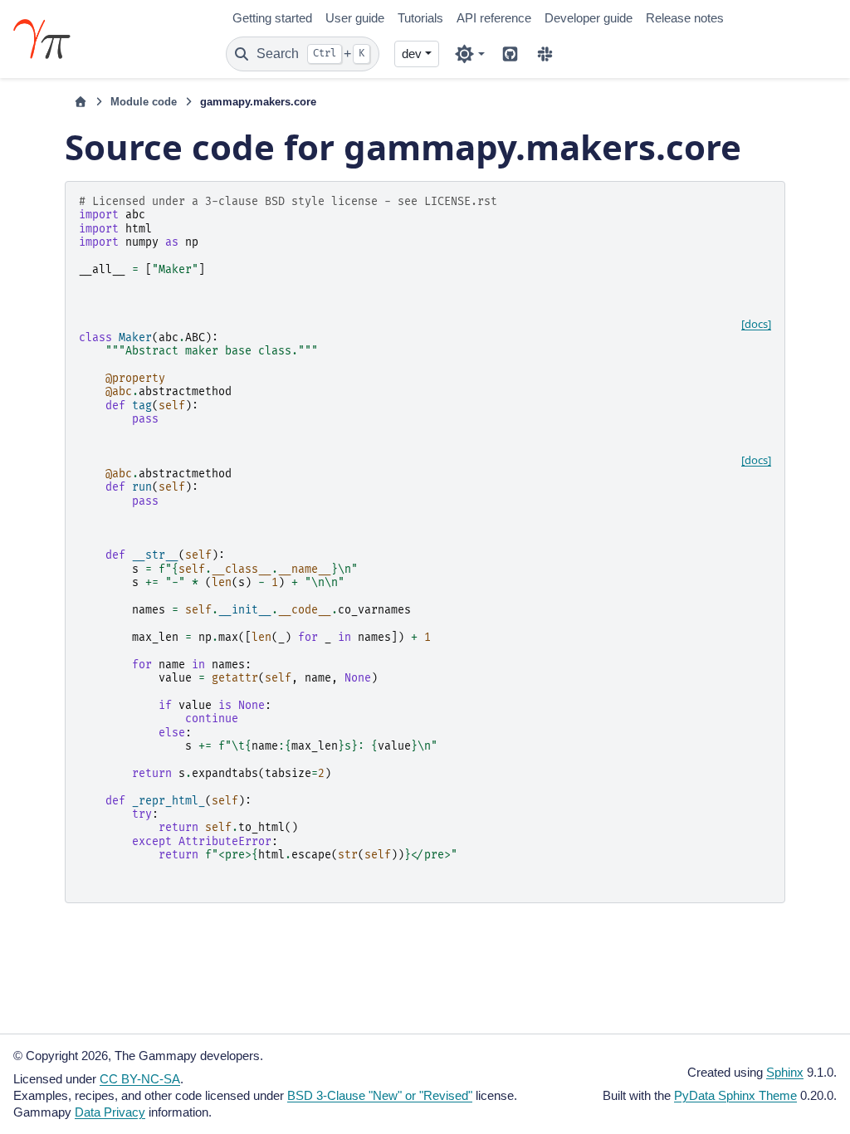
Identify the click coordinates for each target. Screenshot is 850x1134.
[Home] (80, 102)
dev (412, 53)
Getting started (272, 18)
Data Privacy (110, 1112)
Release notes (685, 18)
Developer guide (589, 18)
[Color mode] (469, 54)
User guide (354, 18)
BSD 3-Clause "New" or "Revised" (379, 1095)
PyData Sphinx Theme (735, 1095)
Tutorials (420, 18)
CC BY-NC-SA (140, 1079)
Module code (143, 101)
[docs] (756, 323)
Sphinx (785, 1072)
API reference (494, 18)
